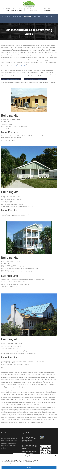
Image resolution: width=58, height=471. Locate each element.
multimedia (37, 16)
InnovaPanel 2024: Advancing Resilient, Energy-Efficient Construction (29, 453)
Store (3, 21)
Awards (53, 16)
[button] (55, 456)
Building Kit (27, 16)
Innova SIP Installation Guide (11, 79)
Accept (29, 467)
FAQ (2, 16)
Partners (45, 16)
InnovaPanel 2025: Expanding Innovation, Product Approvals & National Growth (29, 446)
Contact (9, 21)
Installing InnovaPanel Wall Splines (35, 79)
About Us (7, 16)
